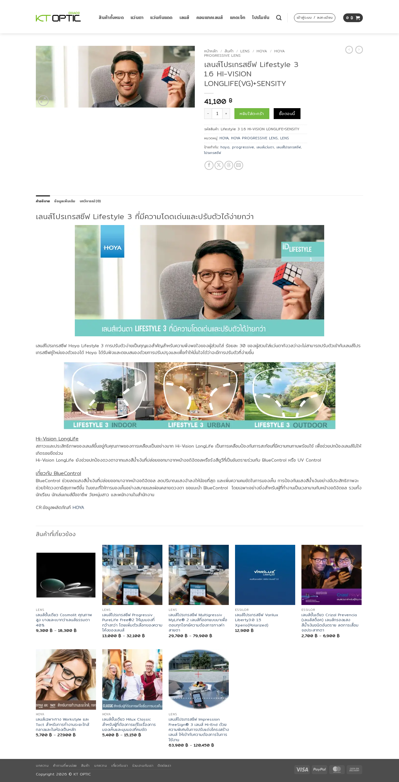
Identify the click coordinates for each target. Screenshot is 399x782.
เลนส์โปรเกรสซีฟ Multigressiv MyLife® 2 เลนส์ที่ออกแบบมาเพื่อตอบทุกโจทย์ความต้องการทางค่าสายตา (198, 622)
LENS (245, 51)
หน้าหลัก (211, 51)
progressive (243, 147)
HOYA (262, 51)
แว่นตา (137, 17)
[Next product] (349, 50)
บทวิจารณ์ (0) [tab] (90, 201)
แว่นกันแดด (161, 17)
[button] (314, 17)
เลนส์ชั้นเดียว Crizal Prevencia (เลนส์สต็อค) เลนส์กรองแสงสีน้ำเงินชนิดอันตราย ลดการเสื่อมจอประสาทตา (329, 622)
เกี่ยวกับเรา (119, 765)
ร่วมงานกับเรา (142, 765)
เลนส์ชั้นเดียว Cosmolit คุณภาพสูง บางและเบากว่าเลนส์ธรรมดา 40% (64, 620)
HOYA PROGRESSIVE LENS (254, 138)
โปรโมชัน (260, 17)
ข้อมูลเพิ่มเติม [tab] (64, 201)
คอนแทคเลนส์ (209, 17)
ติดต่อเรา (164, 765)
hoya (224, 147)
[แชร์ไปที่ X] (219, 165)
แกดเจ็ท (238, 17)
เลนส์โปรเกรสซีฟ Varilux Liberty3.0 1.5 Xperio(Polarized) (256, 620)
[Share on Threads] (228, 165)
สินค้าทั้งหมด (111, 17)
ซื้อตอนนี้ (287, 113)
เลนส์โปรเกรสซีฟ (288, 147)
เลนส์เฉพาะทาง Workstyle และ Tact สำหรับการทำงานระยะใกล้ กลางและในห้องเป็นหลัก (62, 724)
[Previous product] (359, 50)
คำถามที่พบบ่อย (65, 765)
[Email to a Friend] (238, 165)
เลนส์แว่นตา (265, 147)
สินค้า (228, 51)
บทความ (42, 765)
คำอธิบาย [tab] (43, 201)
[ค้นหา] (278, 18)
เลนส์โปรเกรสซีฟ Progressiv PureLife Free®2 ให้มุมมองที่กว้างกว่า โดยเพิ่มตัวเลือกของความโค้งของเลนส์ (132, 622)
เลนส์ (185, 17)
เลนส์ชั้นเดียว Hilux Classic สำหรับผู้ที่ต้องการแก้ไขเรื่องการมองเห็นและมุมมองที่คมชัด (129, 724)
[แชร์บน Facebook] (209, 165)
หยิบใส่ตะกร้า (252, 113)
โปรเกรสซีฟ (212, 153)
